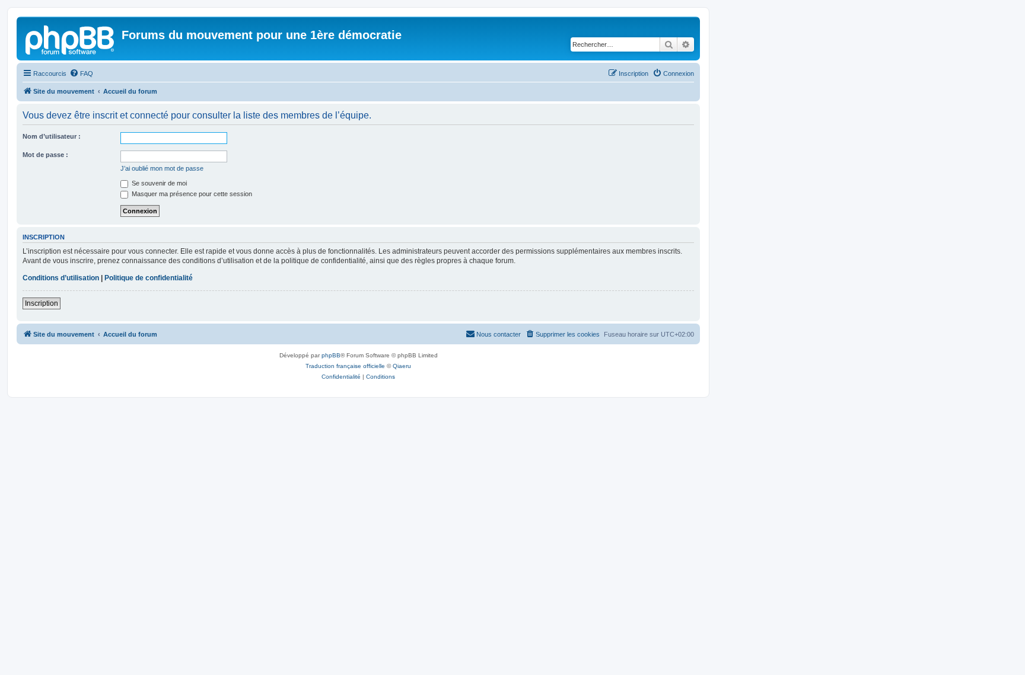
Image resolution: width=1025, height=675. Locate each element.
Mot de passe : (45, 154)
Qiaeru (402, 366)
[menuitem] (81, 73)
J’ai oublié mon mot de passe (161, 168)
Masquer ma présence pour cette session (191, 193)
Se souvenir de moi (158, 183)
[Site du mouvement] (71, 38)
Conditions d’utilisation (61, 278)
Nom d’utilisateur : (52, 136)
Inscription (41, 303)
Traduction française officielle (345, 366)
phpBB (330, 355)
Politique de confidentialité (148, 278)
